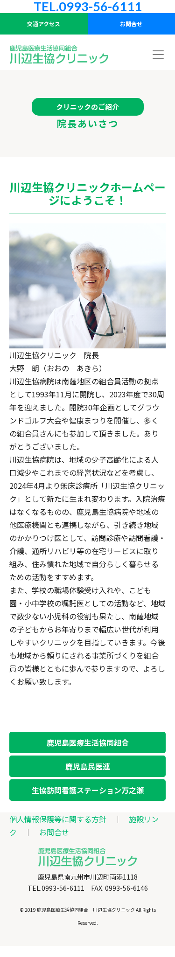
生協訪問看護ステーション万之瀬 (88, 790)
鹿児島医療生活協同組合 (88, 742)
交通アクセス (43, 24)
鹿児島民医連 (87, 766)
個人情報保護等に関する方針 (57, 819)
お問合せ (54, 832)
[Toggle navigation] (158, 55)
